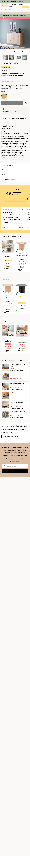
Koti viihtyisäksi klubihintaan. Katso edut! (12, 1)
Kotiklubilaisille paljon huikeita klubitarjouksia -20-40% (15, 15)
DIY (5, 12)
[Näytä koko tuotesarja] (15, 236)
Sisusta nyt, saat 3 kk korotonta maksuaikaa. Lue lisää (15, 17)
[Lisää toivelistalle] (26, 103)
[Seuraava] (29, 57)
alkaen (12, 78)
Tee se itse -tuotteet (11, 12)
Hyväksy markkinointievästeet (11, 436)
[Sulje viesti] (28, 1)
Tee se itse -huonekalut (21, 12)
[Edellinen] (1, 57)
